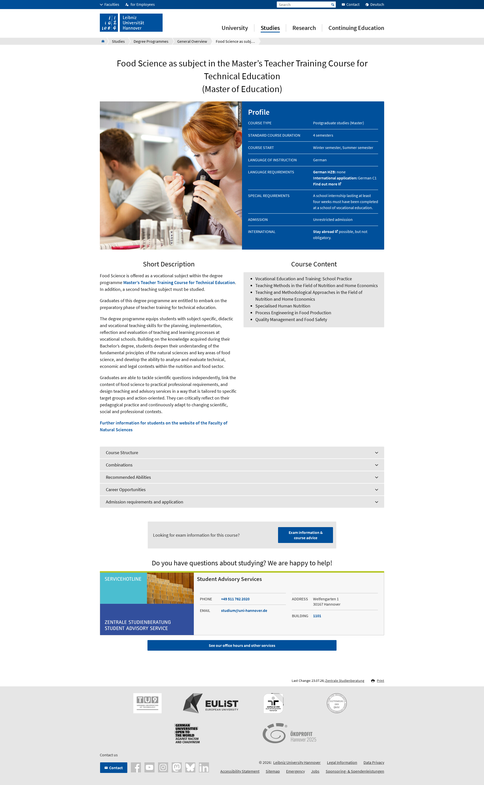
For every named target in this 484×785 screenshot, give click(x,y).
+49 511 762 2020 (235, 598)
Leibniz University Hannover (297, 762)
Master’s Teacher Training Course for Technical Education (179, 282)
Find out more (325, 183)
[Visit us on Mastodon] (176, 766)
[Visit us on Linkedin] (204, 766)
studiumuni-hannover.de (244, 610)
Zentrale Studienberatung (344, 680)
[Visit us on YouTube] (149, 766)
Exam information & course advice (306, 535)
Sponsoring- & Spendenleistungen (355, 771)
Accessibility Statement (239, 771)
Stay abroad (323, 231)
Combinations (119, 465)
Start (333, 5)
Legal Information (342, 762)
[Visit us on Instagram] (163, 766)
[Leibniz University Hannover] (101, 41)
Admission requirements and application (144, 502)
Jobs (315, 771)
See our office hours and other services (242, 645)
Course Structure (122, 452)
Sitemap (273, 771)
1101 (317, 615)
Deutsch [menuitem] (377, 4)
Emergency (295, 771)
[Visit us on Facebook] (136, 766)
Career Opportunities (126, 489)
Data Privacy (374, 762)
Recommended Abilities (128, 477)
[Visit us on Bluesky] (190, 766)
